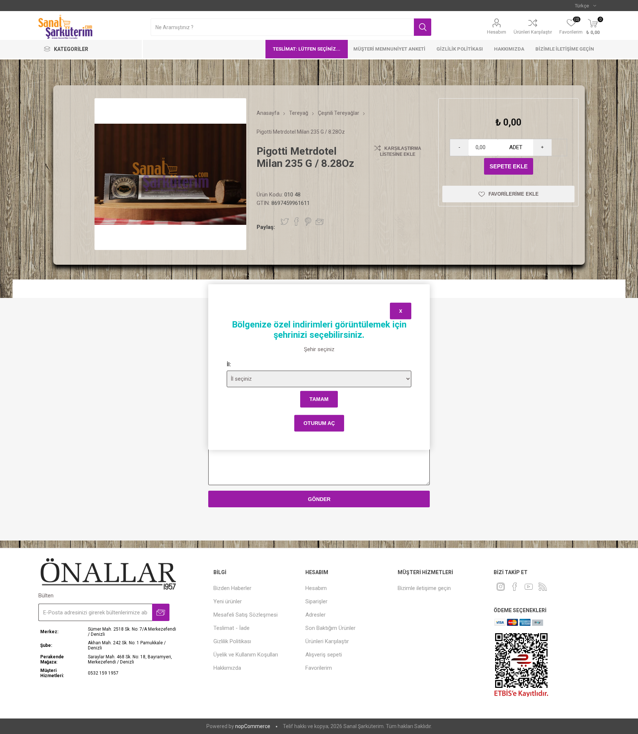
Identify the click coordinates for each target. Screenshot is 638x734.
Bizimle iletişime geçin (564, 49)
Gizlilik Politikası (459, 49)
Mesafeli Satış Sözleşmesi (245, 614)
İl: (229, 364)
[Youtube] (529, 587)
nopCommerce (252, 726)
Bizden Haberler (232, 588)
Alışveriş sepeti (323, 654)
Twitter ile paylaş (285, 221)
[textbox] (282, 27)
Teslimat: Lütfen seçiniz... (306, 49)
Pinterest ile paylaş (308, 221)
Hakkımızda (509, 49)
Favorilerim (318, 668)
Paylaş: (266, 227)
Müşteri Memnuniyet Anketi (389, 49)
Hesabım (496, 32)
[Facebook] (515, 587)
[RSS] (543, 587)
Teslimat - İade (231, 628)
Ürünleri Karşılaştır (533, 32)
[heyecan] (501, 587)
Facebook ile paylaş (296, 221)
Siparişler (316, 601)
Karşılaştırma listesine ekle (400, 151)
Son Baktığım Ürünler (330, 628)
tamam (319, 399)
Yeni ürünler (227, 601)
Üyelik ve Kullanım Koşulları (245, 654)
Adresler (315, 614)
